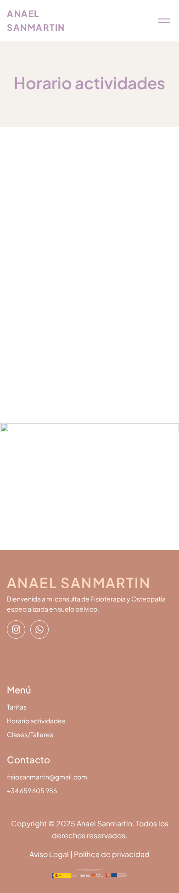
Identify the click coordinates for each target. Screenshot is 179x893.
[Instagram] (16, 629)
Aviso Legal (49, 854)
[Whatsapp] (39, 629)
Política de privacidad (112, 854)
